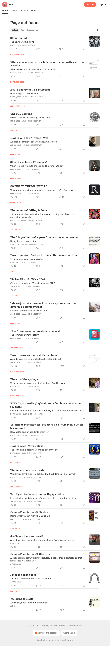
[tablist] (24, 30)
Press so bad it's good (23, 574)
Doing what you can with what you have (30, 515)
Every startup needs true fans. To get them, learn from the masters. (43, 497)
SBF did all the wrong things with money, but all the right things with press (47, 410)
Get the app (69, 632)
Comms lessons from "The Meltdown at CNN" (32, 283)
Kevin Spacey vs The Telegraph (30, 89)
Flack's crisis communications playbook (35, 331)
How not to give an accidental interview (29, 431)
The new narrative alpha (22, 41)
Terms (62, 625)
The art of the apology (24, 379)
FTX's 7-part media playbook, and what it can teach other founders (46, 405)
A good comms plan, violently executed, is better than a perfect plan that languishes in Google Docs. (46, 559)
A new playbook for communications (28, 602)
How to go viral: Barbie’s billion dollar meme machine (44, 255)
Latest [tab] (15, 30)
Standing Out (18, 38)
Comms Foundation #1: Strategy (30, 554)
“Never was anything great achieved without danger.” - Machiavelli (42, 473)
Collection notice (74, 625)
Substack (41, 640)
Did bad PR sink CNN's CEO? (27, 279)
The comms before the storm (24, 334)
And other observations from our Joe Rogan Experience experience (43, 539)
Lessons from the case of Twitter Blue (28, 310)
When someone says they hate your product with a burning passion (47, 63)
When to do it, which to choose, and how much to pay (36, 165)
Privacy (54, 625)
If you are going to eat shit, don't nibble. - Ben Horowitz (37, 383)
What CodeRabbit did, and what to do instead (32, 69)
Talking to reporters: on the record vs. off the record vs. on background (46, 426)
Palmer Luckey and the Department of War (31, 117)
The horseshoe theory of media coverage (30, 578)
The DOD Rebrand (21, 113)
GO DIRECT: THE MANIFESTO (28, 186)
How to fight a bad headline (24, 93)
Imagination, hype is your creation (27, 258)
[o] (94, 165)
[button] (5, 10)
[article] (55, 43)
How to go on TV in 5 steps (26, 446)
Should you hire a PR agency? (28, 162)
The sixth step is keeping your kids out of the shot (34, 449)
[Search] (97, 30)
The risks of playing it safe (27, 470)
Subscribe (90, 4)
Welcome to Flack (21, 598)
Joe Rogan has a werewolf (26, 536)
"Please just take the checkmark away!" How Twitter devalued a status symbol (43, 305)
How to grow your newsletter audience (34, 355)
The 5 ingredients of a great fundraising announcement (45, 237)
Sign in (102, 4)
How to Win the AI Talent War (29, 138)
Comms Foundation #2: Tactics (29, 512)
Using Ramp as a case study (24, 241)
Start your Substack (47, 632)
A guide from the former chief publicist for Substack (35, 358)
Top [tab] (22, 30)
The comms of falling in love (28, 210)
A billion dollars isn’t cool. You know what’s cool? (34, 141)
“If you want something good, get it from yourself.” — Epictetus (41, 189)
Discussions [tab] (32, 30)
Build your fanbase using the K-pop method (37, 494)
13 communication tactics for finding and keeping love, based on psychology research (42, 215)
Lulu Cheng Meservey (27, 45)
